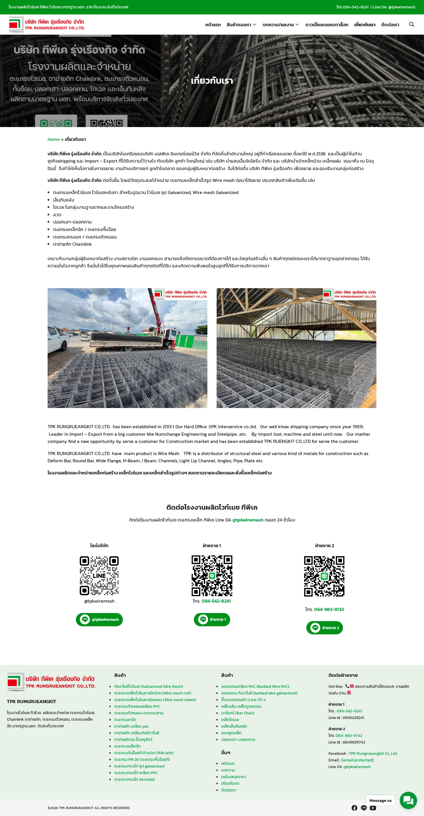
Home (54, 139)
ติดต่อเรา (390, 24)
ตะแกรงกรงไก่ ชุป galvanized (139, 766)
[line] (363, 807)
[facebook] (354, 807)
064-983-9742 (349, 735)
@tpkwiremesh (402, 7)
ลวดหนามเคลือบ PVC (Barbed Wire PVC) (255, 686)
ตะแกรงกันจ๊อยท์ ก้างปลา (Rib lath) (144, 753)
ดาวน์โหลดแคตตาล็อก (326, 24)
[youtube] (372, 807)
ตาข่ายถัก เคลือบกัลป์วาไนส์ (136, 733)
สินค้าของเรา (239, 24)
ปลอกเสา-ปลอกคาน (238, 739)
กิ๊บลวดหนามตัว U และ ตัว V (243, 699)
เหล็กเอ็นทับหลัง (234, 726)
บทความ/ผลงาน (278, 24)
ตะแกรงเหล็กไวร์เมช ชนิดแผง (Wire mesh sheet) (155, 699)
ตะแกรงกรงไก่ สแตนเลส (134, 779)
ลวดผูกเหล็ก (231, 733)
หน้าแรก (213, 24)
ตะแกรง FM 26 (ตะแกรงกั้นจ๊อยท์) (142, 759)
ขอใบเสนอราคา (233, 777)
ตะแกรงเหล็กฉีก (127, 746)
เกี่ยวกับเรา (365, 24)
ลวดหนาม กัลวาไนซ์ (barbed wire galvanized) (259, 693)
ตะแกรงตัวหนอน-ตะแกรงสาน (138, 713)
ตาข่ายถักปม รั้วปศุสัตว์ (133, 739)
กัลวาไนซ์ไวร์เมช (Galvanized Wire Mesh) (148, 686)
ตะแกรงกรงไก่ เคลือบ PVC (136, 773)
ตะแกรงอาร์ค (125, 719)
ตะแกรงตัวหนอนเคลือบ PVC (137, 706)
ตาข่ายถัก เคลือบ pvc (131, 726)
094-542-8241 (355, 7)
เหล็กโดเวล (230, 719)
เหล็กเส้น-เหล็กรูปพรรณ (241, 706)
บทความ (228, 770)
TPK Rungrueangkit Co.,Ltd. (373, 753)
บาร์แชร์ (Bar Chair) (238, 713)
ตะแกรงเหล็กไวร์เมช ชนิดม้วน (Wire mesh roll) (152, 693)
